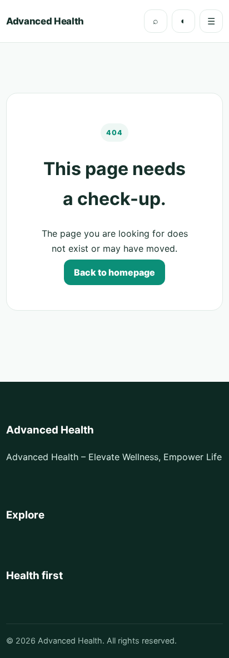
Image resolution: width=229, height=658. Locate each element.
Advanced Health (45, 21)
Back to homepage (114, 272)
